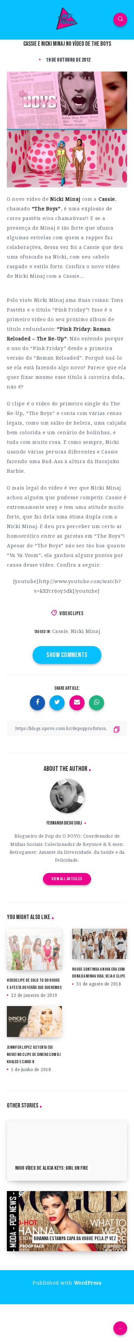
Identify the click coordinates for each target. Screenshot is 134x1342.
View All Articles (67, 879)
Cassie (60, 631)
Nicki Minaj (85, 631)
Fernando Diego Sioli (64, 823)
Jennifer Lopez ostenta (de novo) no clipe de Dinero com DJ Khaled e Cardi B (34, 1055)
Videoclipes (71, 613)
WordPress (88, 1282)
